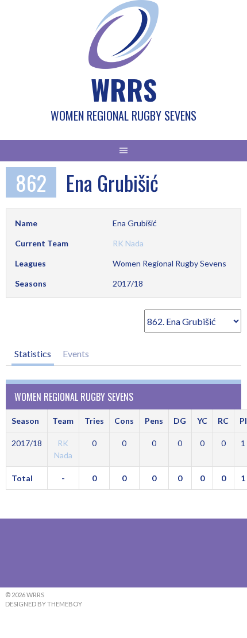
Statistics (32, 353)
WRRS (124, 89)
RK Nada (128, 243)
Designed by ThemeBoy (43, 604)
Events (76, 353)
